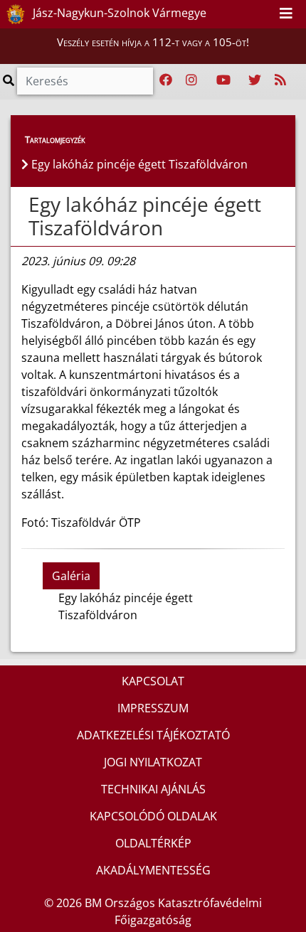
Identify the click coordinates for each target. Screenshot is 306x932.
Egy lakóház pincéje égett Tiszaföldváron (144, 216)
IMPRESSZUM (153, 708)
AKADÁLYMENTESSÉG (153, 870)
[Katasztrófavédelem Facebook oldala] (166, 80)
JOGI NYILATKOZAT (153, 762)
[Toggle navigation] (286, 14)
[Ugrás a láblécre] (263, 13)
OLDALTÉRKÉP (153, 843)
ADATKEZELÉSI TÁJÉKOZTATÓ (153, 735)
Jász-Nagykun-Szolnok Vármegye (118, 13)
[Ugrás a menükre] (232, 13)
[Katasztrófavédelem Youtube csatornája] (223, 80)
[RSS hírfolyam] (280, 80)
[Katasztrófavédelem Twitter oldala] (255, 80)
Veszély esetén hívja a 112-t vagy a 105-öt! (153, 42)
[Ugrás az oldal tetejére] (27, 205)
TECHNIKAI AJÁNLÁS (153, 789)
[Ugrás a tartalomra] (247, 13)
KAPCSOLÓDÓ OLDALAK (153, 816)
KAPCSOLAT (153, 681)
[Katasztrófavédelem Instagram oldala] (191, 80)
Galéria (71, 576)
